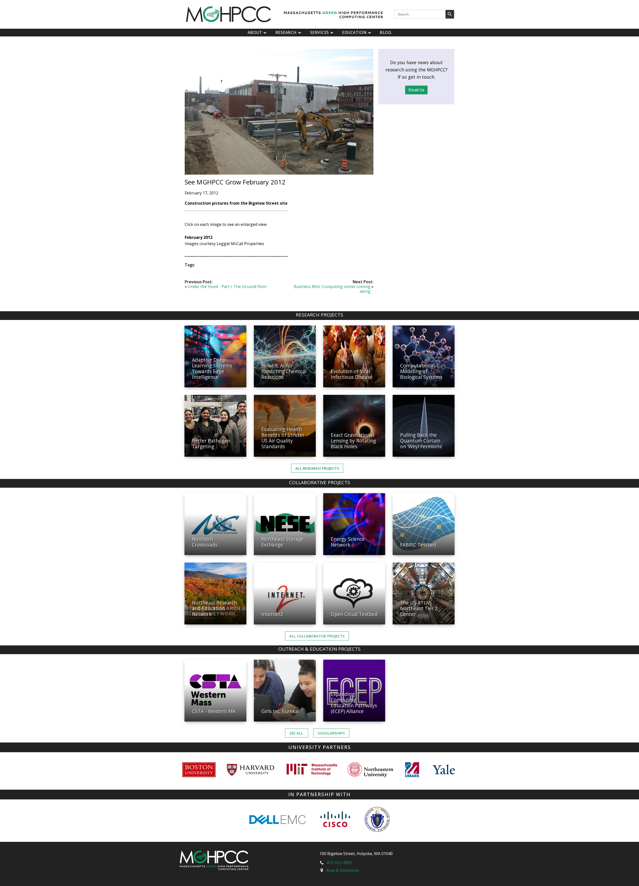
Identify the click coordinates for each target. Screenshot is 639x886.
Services (319, 32)
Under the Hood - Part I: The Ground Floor (227, 286)
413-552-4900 (339, 862)
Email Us (416, 90)
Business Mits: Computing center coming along (332, 289)
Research (286, 32)
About (255, 32)
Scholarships (331, 733)
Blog (385, 32)
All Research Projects (317, 468)
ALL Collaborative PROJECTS (317, 635)
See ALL (296, 733)
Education (354, 32)
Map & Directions (342, 870)
